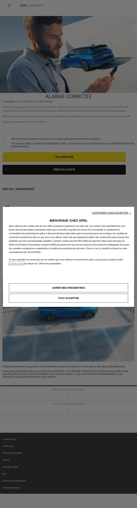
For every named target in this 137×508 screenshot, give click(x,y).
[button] (111, 212)
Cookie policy (16, 263)
